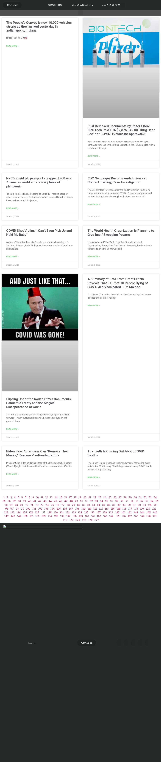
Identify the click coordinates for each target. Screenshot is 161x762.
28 (125, 497)
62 (141, 501)
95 (154, 504)
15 (61, 497)
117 (130, 508)
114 (112, 508)
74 (47, 504)
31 (140, 497)
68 (16, 504)
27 (120, 497)
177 (97, 520)
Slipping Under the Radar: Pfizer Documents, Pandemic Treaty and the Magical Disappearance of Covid (39, 403)
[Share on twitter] (126, 642)
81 (83, 504)
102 (40, 508)
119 (142, 508)
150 (26, 516)
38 (19, 501)
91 (134, 504)
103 (46, 508)
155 (56, 516)
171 (155, 516)
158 (75, 516)
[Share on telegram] (141, 642)
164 (111, 516)
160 (87, 516)
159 (81, 516)
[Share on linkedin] (134, 642)
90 (129, 504)
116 (124, 508)
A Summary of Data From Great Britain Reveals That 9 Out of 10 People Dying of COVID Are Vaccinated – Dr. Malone (118, 283)
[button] (12, 5)
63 (146, 501)
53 (96, 501)
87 (113, 504)
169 (142, 516)
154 (50, 516)
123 (12, 512)
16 (65, 497)
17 (70, 497)
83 (93, 504)
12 (46, 497)
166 (124, 516)
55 (106, 501)
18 (75, 497)
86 (108, 504)
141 (123, 512)
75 (52, 504)
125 (25, 512)
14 (56, 497)
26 (115, 497)
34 (155, 497)
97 (12, 508)
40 (29, 501)
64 (151, 501)
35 (4, 501)
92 (139, 504)
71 (31, 504)
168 (136, 516)
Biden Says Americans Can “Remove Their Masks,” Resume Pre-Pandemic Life (37, 453)
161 (93, 516)
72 (36, 504)
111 (95, 508)
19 (80, 497)
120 (148, 508)
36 (9, 501)
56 (111, 501)
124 (19, 512)
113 (106, 508)
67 (11, 504)
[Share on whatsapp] (148, 642)
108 (77, 508)
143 (136, 512)
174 (78, 520)
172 (65, 520)
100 (28, 508)
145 (149, 512)
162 (99, 516)
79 (73, 504)
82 (88, 504)
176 (90, 520)
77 (62, 504)
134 (80, 512)
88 (118, 504)
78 (68, 504)
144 (142, 512)
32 (145, 497)
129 (49, 512)
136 (92, 512)
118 (136, 508)
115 (118, 508)
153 (44, 516)
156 (62, 516)
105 (59, 508)
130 (56, 512)
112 (101, 508)
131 (62, 512)
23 (99, 497)
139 (111, 512)
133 (74, 512)
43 (44, 501)
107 (71, 508)
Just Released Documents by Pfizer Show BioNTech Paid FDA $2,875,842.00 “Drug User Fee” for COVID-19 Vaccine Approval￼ (121, 130)
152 (37, 516)
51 (86, 501)
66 (6, 504)
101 (34, 508)
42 (39, 501)
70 (26, 504)
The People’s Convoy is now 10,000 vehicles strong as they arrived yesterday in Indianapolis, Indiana (39, 26)
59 (126, 501)
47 (65, 501)
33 (150, 497)
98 (17, 508)
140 (117, 512)
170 (149, 516)
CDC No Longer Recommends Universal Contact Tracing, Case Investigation (117, 180)
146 (155, 512)
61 (137, 501)
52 (91, 501)
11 (42, 497)
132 (68, 512)
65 (157, 501)
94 (149, 504)
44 (50, 501)
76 (57, 504)
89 (123, 504)
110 (89, 508)
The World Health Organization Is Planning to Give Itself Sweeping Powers (121, 232)
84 (98, 504)
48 (71, 501)
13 (51, 497)
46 (60, 501)
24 (104, 497)
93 (144, 504)
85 (103, 504)
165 (117, 516)
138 (105, 512)
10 (37, 497)
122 (6, 512)
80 (78, 504)
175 (84, 520)
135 (86, 512)
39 (24, 501)
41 (34, 501)
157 (68, 516)
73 (41, 504)
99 (22, 508)
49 (76, 501)
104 (52, 508)
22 (94, 497)
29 (130, 497)
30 (135, 497)
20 (84, 497)
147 (6, 516)
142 (130, 512)
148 (13, 516)
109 (83, 508)
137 (99, 512)
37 (14, 501)
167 (130, 516)
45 (55, 501)
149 (19, 516)
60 (132, 501)
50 (81, 501)
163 (105, 516)
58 (121, 501)
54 (101, 501)
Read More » (12, 46)
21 (90, 497)
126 (31, 512)
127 (37, 512)
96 (6, 508)
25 (109, 497)
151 (31, 516)
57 (116, 501)
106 (65, 508)
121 (154, 508)
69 (21, 504)
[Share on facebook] (119, 642)
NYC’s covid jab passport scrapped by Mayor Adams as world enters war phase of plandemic (39, 182)
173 (71, 520)
